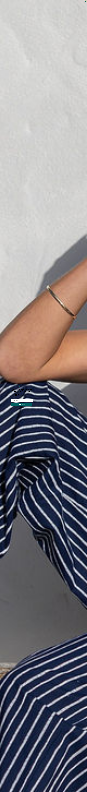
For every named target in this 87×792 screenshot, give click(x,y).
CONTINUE (22, 404)
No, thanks (22, 407)
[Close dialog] (86, 1)
